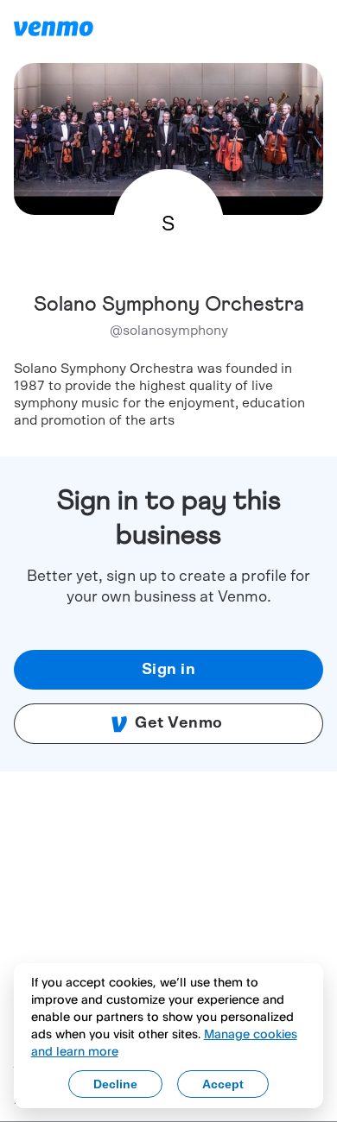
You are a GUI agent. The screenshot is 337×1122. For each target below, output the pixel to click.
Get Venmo (179, 723)
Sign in (169, 670)
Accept (223, 1084)
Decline (115, 1084)
